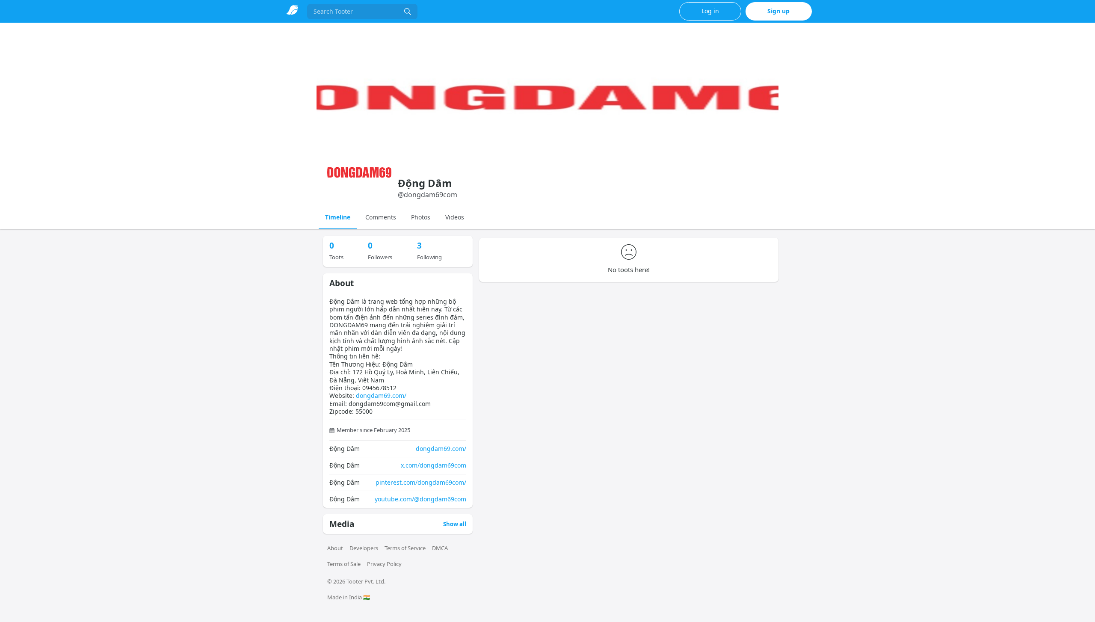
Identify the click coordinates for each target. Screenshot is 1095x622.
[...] (407, 11)
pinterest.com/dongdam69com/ (421, 482)
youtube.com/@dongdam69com (420, 499)
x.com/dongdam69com (433, 465)
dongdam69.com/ (381, 395)
